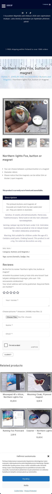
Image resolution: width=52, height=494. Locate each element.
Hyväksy (26, 479)
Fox (28, 256)
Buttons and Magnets (20, 252)
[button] (48, 456)
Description (11, 197)
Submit (7, 354)
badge (23, 256)
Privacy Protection (30, 491)
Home (4, 76)
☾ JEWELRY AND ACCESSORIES (23, 76)
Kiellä (26, 485)
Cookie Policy (18, 491)
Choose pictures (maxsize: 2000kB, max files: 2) (22, 311)
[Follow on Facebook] (26, 13)
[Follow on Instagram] (22, 13)
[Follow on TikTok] (30, 13)
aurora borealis (13, 256)
